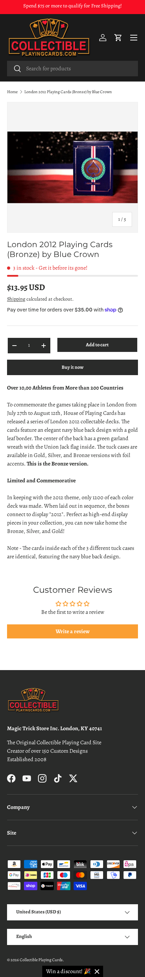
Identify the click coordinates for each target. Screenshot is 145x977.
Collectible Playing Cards (41, 960)
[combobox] (72, 68)
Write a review (73, 631)
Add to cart (97, 344)
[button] (118, 37)
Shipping (16, 299)
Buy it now (72, 367)
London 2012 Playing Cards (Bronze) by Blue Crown (68, 92)
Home (12, 92)
